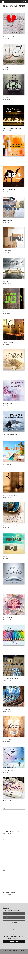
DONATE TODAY (14, 942)
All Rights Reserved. (15, 952)
